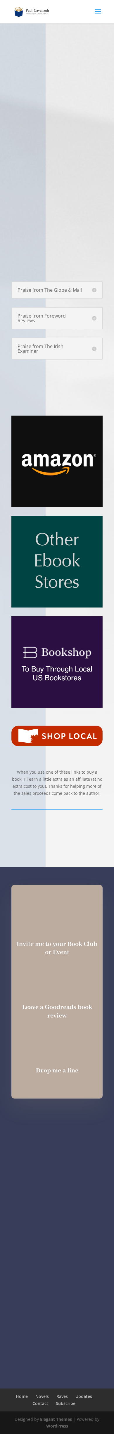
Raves (62, 1396)
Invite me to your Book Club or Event (57, 948)
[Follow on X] (76, 1118)
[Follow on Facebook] (57, 1118)
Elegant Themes (56, 1419)
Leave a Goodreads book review (57, 1011)
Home (22, 1396)
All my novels (57, 832)
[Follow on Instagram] (38, 1118)
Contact (40, 1403)
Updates (83, 1396)
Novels (42, 1396)
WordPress (57, 1426)
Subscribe (65, 1403)
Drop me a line (57, 1071)
